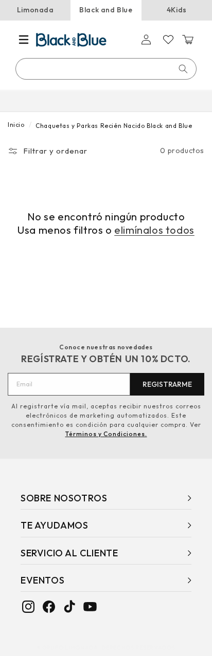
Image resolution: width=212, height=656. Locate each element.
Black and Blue (105, 9)
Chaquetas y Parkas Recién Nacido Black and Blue (114, 125)
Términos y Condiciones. (106, 434)
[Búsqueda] (183, 69)
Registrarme (167, 384)
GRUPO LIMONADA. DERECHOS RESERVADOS (108, 647)
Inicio (16, 124)
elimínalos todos (154, 229)
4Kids (177, 9)
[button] (23, 39)
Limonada (35, 9)
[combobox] (106, 69)
